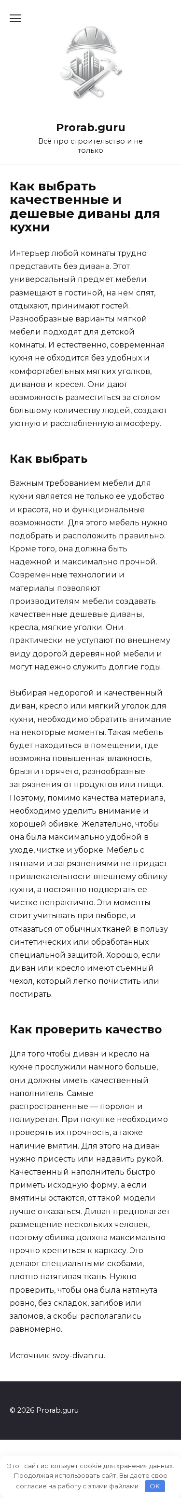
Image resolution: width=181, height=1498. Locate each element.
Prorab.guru (90, 127)
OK (155, 1486)
